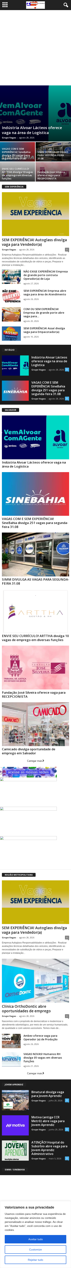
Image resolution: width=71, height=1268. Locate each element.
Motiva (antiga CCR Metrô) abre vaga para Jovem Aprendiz (48, 1121)
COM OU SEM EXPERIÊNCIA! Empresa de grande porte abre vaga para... (43, 312)
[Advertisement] (35, 48)
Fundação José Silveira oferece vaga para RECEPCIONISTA (51, 175)
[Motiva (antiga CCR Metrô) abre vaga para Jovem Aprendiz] (15, 1125)
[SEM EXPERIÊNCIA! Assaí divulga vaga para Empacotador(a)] (11, 333)
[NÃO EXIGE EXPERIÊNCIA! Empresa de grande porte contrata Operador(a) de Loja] (11, 277)
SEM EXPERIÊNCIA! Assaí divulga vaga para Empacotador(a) (44, 330)
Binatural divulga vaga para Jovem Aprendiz (47, 1094)
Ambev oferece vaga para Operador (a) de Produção (40, 1037)
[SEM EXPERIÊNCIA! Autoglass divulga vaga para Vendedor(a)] (35, 214)
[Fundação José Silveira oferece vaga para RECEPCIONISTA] (35, 667)
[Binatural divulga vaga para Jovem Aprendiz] (15, 1100)
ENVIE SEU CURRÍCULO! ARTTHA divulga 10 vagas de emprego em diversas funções (17, 173)
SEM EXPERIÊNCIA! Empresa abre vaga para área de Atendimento (44, 292)
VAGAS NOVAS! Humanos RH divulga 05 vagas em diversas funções (42, 1057)
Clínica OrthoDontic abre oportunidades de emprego (26, 1008)
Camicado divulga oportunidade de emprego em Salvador (28, 751)
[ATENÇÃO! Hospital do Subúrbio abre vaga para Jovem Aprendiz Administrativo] (15, 1150)
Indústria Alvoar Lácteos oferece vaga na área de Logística (32, 130)
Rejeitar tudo (35, 1259)
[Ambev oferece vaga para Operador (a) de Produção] (11, 1041)
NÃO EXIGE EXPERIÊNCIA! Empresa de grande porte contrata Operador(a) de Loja (45, 275)
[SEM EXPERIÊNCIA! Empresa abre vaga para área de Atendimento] (11, 296)
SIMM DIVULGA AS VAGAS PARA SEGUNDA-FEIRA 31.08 (52, 155)
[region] (35, 1234)
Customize (35, 1249)
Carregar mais (34, 760)
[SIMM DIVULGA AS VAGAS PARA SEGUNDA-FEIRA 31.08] (35, 554)
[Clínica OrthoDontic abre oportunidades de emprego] (35, 981)
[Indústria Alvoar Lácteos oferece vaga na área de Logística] (35, 113)
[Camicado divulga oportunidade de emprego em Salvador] (35, 724)
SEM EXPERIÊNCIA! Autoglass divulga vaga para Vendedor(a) (34, 242)
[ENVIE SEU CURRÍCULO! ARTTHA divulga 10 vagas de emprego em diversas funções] (35, 611)
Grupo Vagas (9, 137)
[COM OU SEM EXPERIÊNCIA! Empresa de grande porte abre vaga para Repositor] (11, 314)
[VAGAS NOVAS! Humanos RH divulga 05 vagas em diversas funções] (11, 1059)
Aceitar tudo (35, 1239)
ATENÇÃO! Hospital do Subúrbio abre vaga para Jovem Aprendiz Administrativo (49, 1148)
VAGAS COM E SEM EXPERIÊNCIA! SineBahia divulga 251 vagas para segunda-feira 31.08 (16, 153)
